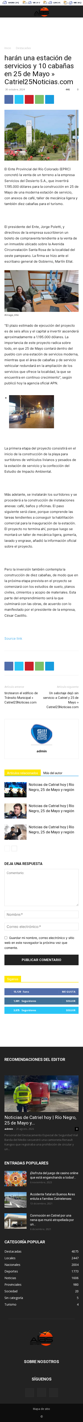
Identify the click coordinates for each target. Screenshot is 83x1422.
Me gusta (68, 991)
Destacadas (23, 48)
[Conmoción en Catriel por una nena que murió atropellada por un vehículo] (15, 1221)
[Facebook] (8, 99)
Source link (13, 638)
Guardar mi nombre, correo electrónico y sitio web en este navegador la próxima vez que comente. (39, 943)
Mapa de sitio (41, 1409)
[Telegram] (49, 99)
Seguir (70, 1001)
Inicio (7, 48)
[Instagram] (41, 1392)
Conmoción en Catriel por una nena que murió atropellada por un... (52, 1220)
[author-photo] (41, 745)
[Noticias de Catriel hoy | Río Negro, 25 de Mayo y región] (15, 789)
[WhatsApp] (39, 99)
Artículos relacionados (22, 773)
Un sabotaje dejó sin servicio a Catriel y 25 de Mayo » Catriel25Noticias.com (61, 700)
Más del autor (52, 773)
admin (42, 751)
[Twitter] (19, 99)
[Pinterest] (29, 99)
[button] (77, 11)
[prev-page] (7, 848)
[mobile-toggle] (7, 11)
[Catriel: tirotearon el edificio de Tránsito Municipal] (44, 411)
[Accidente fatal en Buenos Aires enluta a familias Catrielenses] (15, 1200)
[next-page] (14, 848)
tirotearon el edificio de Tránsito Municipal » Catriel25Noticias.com (21, 697)
